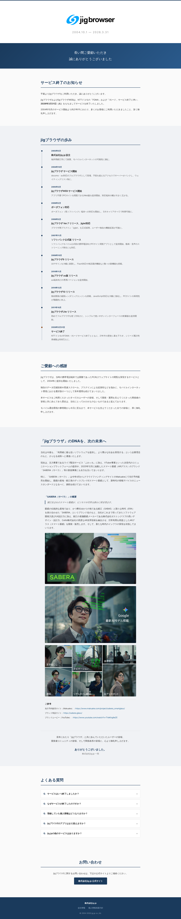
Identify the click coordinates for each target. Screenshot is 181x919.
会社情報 (81, 908)
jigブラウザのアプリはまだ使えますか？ (66, 823)
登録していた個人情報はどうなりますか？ (67, 813)
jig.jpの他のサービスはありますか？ (64, 833)
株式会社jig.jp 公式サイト (90, 881)
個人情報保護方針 (95, 908)
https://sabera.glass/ (72, 713)
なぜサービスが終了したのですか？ (64, 803)
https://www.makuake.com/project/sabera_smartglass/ (100, 708)
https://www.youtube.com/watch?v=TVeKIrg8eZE (95, 717)
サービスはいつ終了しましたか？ (63, 793)
